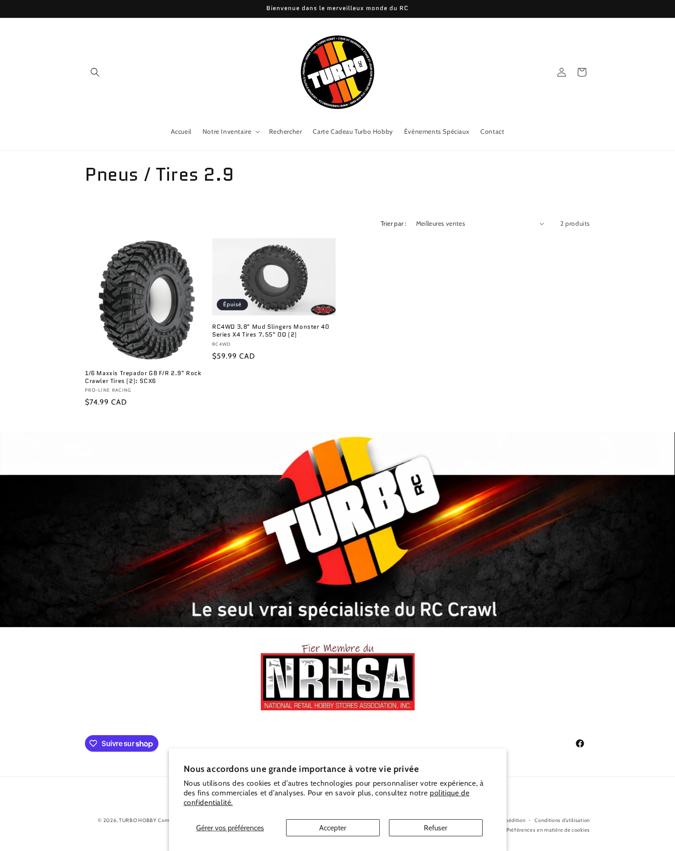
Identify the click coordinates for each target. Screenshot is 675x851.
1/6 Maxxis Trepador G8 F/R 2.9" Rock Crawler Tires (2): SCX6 (143, 377)
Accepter (332, 827)
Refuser (435, 827)
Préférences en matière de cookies (548, 830)
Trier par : (393, 223)
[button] (95, 72)
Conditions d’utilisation (562, 820)
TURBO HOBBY (138, 820)
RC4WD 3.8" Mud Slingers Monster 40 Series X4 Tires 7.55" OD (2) (270, 331)
